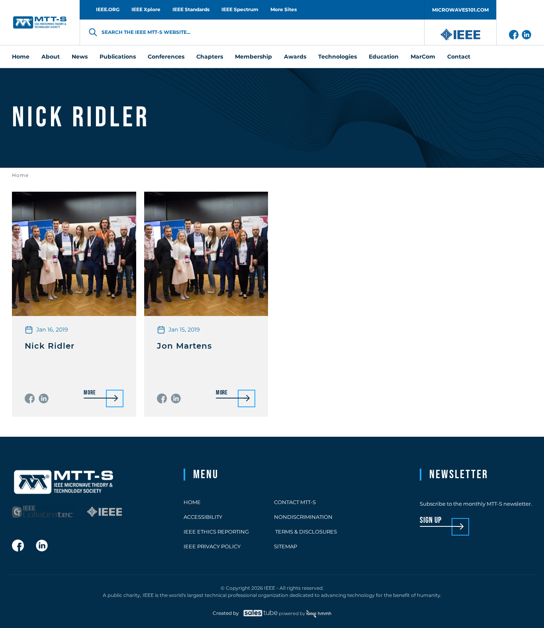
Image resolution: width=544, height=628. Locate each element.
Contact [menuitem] (458, 56)
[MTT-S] (40, 22)
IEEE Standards (190, 9)
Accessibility (203, 517)
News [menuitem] (80, 56)
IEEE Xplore (145, 9)
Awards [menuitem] (295, 56)
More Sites (283, 9)
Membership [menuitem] (253, 56)
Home (20, 175)
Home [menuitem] (20, 56)
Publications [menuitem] (118, 56)
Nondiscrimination (303, 517)
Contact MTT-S (295, 502)
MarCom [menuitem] (423, 56)
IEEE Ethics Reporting (216, 531)
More (90, 393)
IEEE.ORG (107, 9)
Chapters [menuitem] (209, 56)
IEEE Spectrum (239, 9)
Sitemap (285, 546)
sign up (431, 520)
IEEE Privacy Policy (212, 546)
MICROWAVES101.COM (460, 10)
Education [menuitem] (384, 56)
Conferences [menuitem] (166, 56)
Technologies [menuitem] (337, 56)
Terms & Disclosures (305, 531)
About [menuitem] (50, 56)
